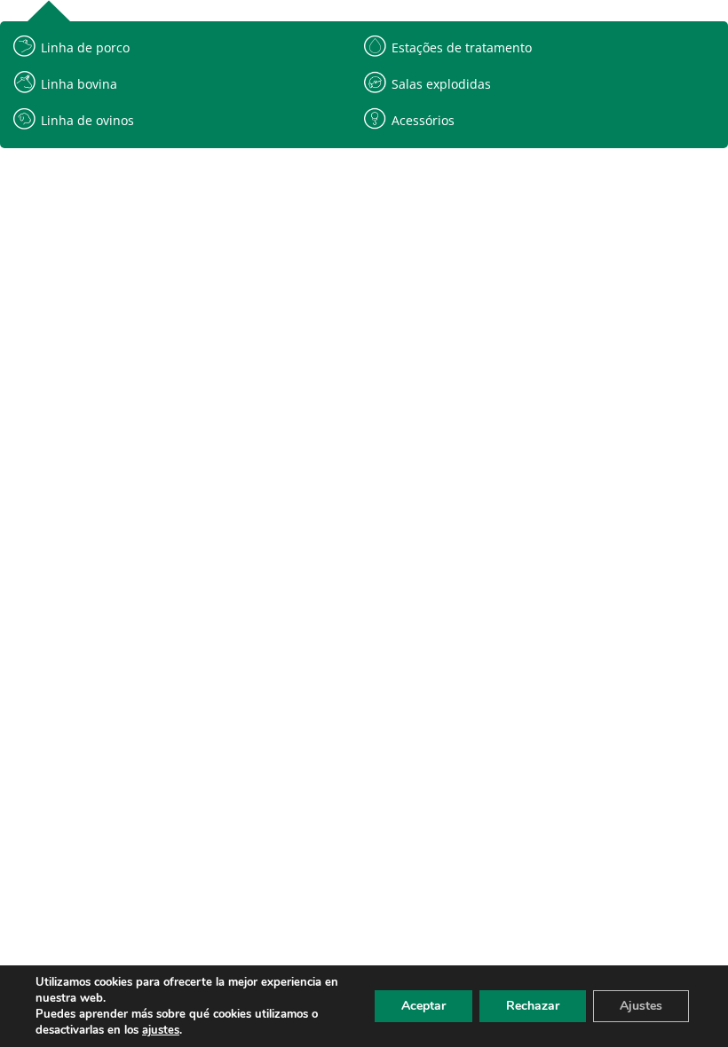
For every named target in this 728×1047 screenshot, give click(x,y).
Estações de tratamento (462, 47)
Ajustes (641, 1005)
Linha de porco (85, 47)
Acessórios (423, 120)
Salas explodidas (441, 83)
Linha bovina (79, 83)
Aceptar (423, 1005)
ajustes (160, 1030)
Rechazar (532, 1005)
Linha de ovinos (87, 120)
